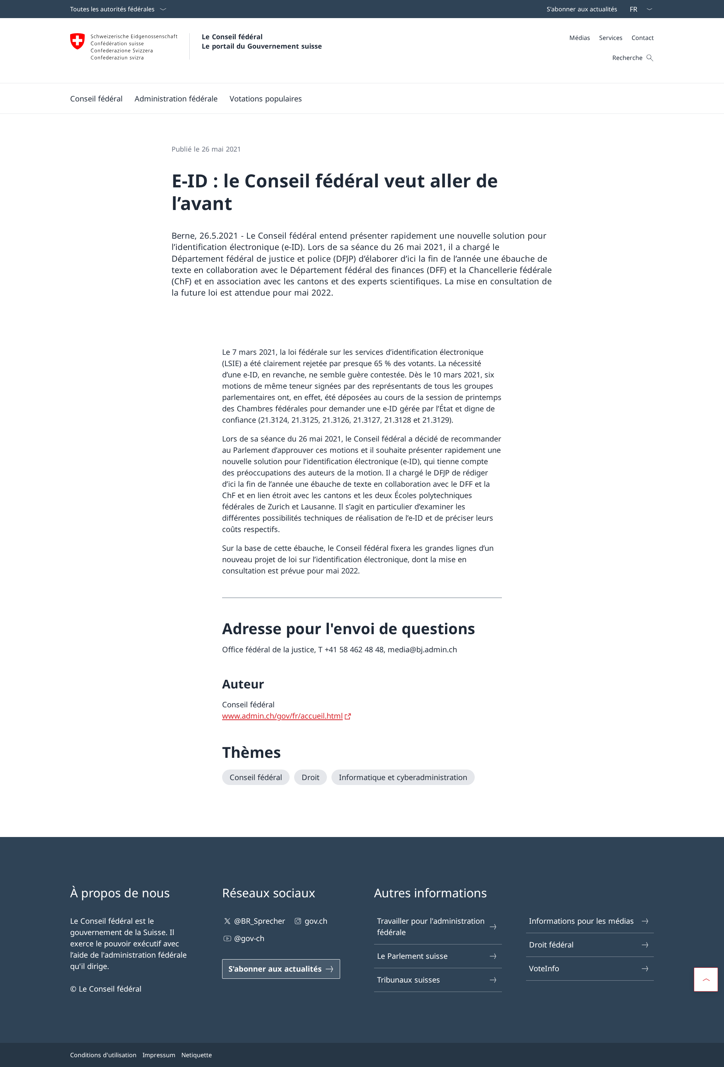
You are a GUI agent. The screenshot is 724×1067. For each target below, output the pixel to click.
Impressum (159, 1055)
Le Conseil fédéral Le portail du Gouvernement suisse (262, 41)
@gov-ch (249, 938)
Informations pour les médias (581, 921)
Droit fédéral (551, 945)
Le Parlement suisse (412, 956)
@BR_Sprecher (259, 921)
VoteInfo (544, 968)
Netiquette (196, 1055)
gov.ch (316, 921)
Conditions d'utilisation (103, 1055)
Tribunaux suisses (408, 980)
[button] (96, 98)
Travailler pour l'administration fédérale (431, 926)
